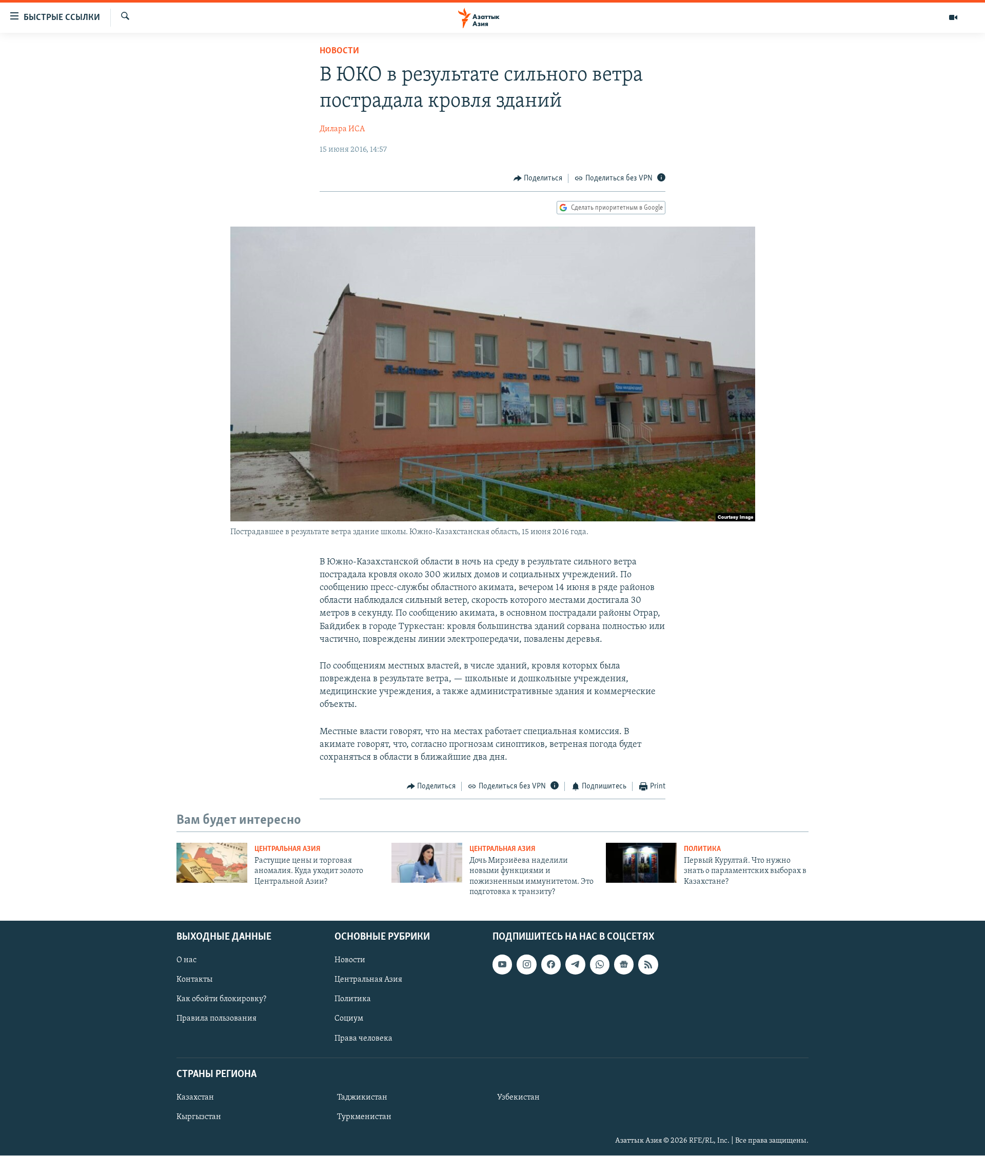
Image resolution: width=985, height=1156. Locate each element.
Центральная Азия (287, 849)
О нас (186, 961)
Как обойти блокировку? (221, 1000)
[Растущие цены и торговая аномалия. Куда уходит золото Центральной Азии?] (211, 863)
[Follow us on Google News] (624, 965)
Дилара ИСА (342, 129)
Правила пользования (216, 1019)
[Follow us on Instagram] (526, 965)
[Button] (538, 178)
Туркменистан (364, 1117)
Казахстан (195, 1097)
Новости (339, 51)
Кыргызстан (198, 1117)
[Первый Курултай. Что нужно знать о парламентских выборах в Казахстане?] (641, 863)
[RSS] (648, 965)
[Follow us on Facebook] (551, 965)
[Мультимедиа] (953, 17)
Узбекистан (518, 1097)
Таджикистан (362, 1097)
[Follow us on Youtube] (502, 965)
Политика (702, 849)
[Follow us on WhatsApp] (599, 965)
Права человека (363, 1039)
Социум (348, 1019)
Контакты (194, 980)
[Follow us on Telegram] (575, 965)
